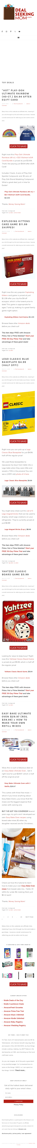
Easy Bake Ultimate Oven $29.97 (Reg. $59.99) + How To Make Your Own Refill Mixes (16, 719)
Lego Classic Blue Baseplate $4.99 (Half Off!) (15, 362)
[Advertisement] (18, 59)
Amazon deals (24, 323)
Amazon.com (22, 1129)
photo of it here (22, 474)
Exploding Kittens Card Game (16, 317)
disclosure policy (7, 1133)
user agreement (26, 1133)
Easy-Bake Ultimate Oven (15, 771)
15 (21, 917)
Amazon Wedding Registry (15, 1025)
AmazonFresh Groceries (13, 1007)
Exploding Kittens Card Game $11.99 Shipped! (16, 224)
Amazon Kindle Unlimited (14, 1018)
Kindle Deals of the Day (13, 1000)
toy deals (11, 212)
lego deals (11, 563)
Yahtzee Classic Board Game (22, 659)
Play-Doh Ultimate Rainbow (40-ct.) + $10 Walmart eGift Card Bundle (17, 157)
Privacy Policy (18, 1104)
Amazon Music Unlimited (14, 1015)
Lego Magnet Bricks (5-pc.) (15, 529)
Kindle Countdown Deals (14, 1004)
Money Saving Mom (17, 204)
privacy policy (17, 1133)
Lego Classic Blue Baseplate (16, 480)
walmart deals (17, 212)
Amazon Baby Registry (13, 1022)
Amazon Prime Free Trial (14, 1011)
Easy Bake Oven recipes (16, 817)
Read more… (20, 1070)
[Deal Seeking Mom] (18, 20)
